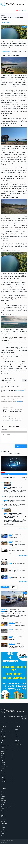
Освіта (16, 734)
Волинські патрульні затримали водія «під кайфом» (14, 501)
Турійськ (3, 833)
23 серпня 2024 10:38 (17, 643)
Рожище (3, 827)
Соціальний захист (5, 745)
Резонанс (3, 779)
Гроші (2, 768)
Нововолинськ (4, 823)
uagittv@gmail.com (20, 401)
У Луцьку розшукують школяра (14, 488)
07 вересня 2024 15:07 (18, 622)
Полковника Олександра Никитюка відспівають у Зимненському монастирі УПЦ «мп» (17, 552)
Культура (10, 643)
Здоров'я (17, 732)
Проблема (3, 762)
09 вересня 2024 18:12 (14, 609)
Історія (2, 755)
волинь (19, 386)
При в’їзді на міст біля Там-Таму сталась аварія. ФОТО (13, 612)
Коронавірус (4, 738)
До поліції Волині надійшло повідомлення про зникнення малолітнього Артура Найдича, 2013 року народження (15, 492)
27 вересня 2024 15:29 (18, 534)
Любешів (3, 817)
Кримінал (3, 757)
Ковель (3, 810)
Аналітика (18, 10)
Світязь (2, 829)
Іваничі (2, 804)
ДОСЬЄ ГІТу (5, 586)
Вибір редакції (13, 587)
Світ (2, 794)
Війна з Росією (4, 749)
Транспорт (3, 781)
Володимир (4, 800)
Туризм (2, 747)
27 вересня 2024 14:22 (18, 541)
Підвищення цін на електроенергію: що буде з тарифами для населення (14, 505)
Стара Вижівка (4, 832)
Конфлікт (3, 772)
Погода (3, 740)
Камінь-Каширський (6, 807)
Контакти (12, 716)
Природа (3, 743)
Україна (3, 796)
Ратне (2, 825)
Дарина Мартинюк (10, 378)
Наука (2, 760)
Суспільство (11, 534)
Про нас (20, 716)
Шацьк (2, 835)
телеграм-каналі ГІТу (20, 390)
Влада (16, 729)
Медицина (3, 775)
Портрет (3, 777)
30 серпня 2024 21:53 (18, 636)
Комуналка (3, 736)
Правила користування (7, 840)
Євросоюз (3, 792)
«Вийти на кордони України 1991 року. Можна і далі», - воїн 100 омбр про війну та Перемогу (15, 515)
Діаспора (3, 734)
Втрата (2, 751)
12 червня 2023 (8, 382)
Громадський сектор (6, 732)
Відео (23, 10)
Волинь (3, 798)
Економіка (17, 738)
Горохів (3, 802)
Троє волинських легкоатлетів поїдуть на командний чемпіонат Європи (13, 411)
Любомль (3, 819)
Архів (14, 10)
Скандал (3, 764)
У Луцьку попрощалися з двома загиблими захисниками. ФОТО (12, 419)
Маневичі (3, 821)
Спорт (16, 736)
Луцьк (2, 815)
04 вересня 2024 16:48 (18, 629)
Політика (17, 742)
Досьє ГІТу (3, 753)
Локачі (2, 813)
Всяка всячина (4, 766)
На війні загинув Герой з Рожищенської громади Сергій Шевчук (14, 497)
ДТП (2, 770)
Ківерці (2, 808)
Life (2, 729)
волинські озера (9, 386)
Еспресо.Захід (6, 51)
